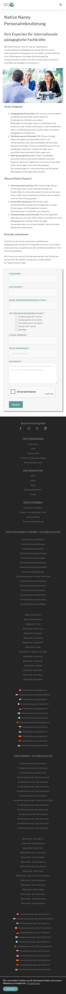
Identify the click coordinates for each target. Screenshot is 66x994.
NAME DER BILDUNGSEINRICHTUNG (27, 300)
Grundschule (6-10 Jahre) (30, 323)
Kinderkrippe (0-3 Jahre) (30, 316)
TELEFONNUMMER (18, 348)
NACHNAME (15, 287)
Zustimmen (10, 989)
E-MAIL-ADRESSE (17, 335)
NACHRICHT (15, 361)
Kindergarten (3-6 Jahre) (30, 319)
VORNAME (14, 273)
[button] (60, 4)
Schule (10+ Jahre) (27, 326)
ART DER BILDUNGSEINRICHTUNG (26, 313)
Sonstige (22, 329)
